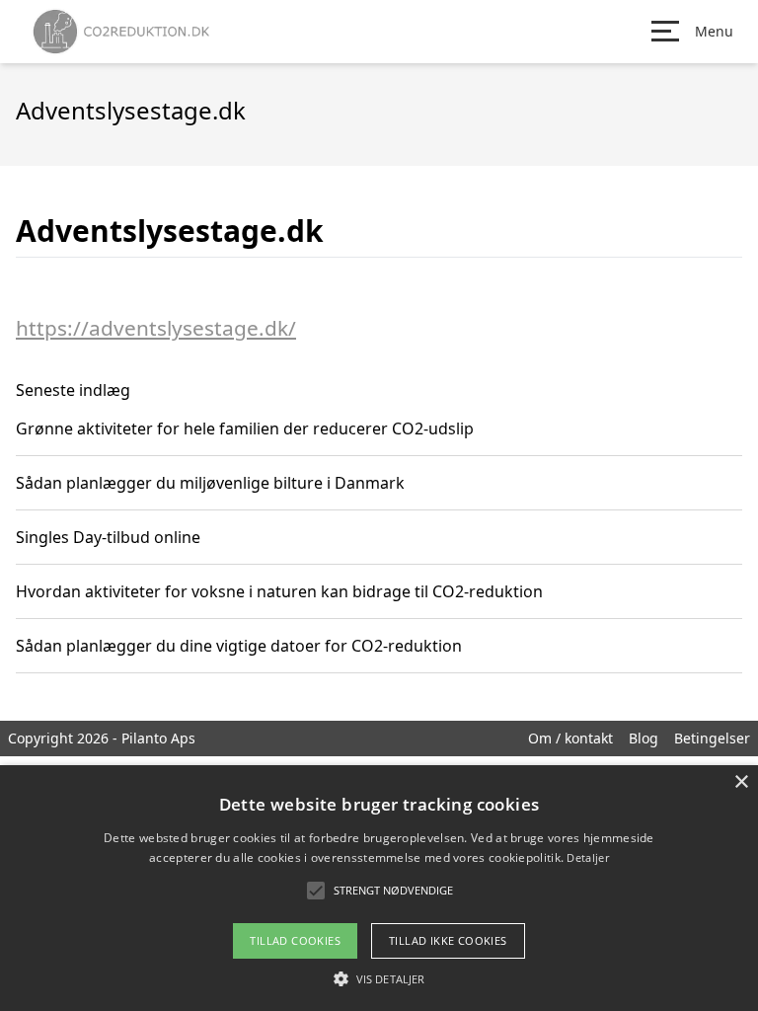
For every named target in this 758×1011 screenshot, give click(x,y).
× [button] (740, 782)
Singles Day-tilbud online (108, 537)
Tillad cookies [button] (295, 940)
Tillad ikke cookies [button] (448, 940)
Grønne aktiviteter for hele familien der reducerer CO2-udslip (245, 428)
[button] (379, 978)
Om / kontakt (570, 738)
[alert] (379, 888)
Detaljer (587, 857)
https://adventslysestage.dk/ (156, 328)
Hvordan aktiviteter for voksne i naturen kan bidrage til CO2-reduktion (279, 591)
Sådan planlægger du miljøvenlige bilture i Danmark (210, 483)
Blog (643, 738)
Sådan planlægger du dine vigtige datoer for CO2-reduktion (239, 646)
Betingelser (712, 738)
